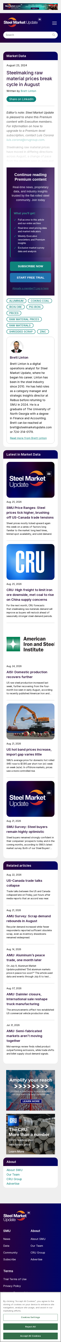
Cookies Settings (30, 1317)
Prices (14, 313)
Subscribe (9, 1259)
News (6, 1239)
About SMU (15, 1170)
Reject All (30, 1326)
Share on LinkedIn (21, 99)
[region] (30, 1317)
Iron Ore (15, 307)
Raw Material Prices (24, 319)
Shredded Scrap (21, 331)
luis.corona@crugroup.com (25, 139)
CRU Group (14, 1179)
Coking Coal (40, 300)
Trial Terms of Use (15, 1279)
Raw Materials (20, 325)
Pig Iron (35, 307)
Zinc (43, 331)
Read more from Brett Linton (28, 438)
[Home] (27, 22)
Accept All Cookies (30, 1336)
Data (6, 1245)
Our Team (13, 1174)
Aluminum (16, 300)
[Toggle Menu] (54, 23)
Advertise (13, 1183)
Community (10, 1252)
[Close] (57, 1296)
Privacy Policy (12, 1286)
